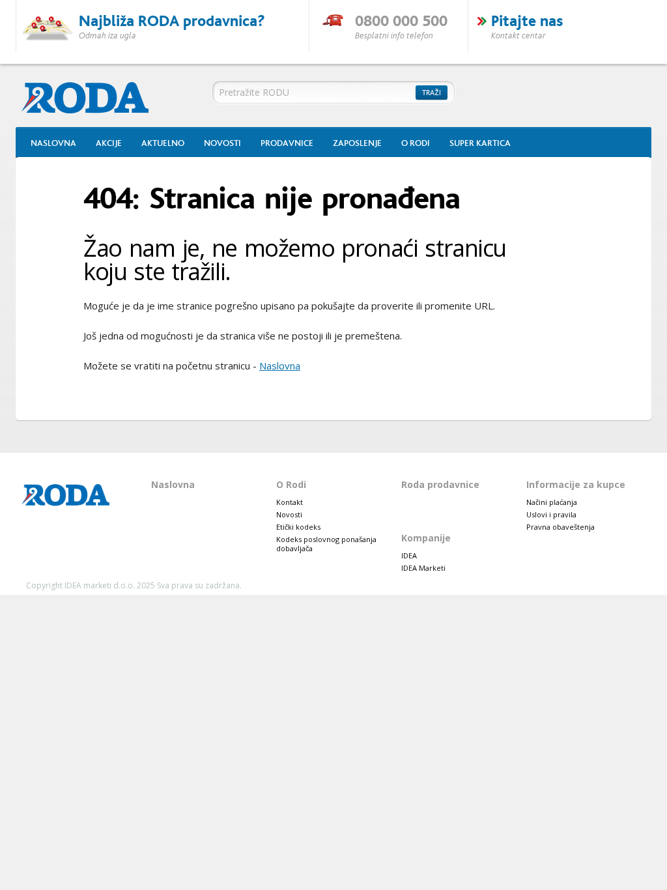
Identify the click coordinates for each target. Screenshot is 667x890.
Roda (91, 96)
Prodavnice (287, 143)
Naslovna (53, 143)
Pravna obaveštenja (560, 527)
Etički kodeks (298, 527)
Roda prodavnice (440, 484)
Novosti (222, 143)
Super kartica (480, 143)
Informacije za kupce (575, 484)
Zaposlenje (357, 143)
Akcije (109, 143)
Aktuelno (162, 143)
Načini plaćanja (551, 502)
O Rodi (415, 143)
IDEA (409, 555)
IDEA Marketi (423, 568)
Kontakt (289, 502)
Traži (431, 93)
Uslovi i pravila (551, 514)
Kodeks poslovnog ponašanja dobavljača (326, 543)
